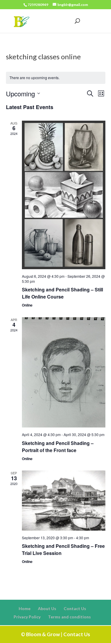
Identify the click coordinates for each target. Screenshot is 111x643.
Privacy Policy (27, 616)
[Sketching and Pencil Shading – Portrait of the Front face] (63, 372)
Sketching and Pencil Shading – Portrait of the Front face (58, 447)
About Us (47, 608)
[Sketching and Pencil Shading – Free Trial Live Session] (63, 500)
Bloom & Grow (43, 634)
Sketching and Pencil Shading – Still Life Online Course (62, 293)
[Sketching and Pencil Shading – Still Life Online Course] (63, 195)
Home (24, 608)
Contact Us (75, 608)
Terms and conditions (69, 616)
